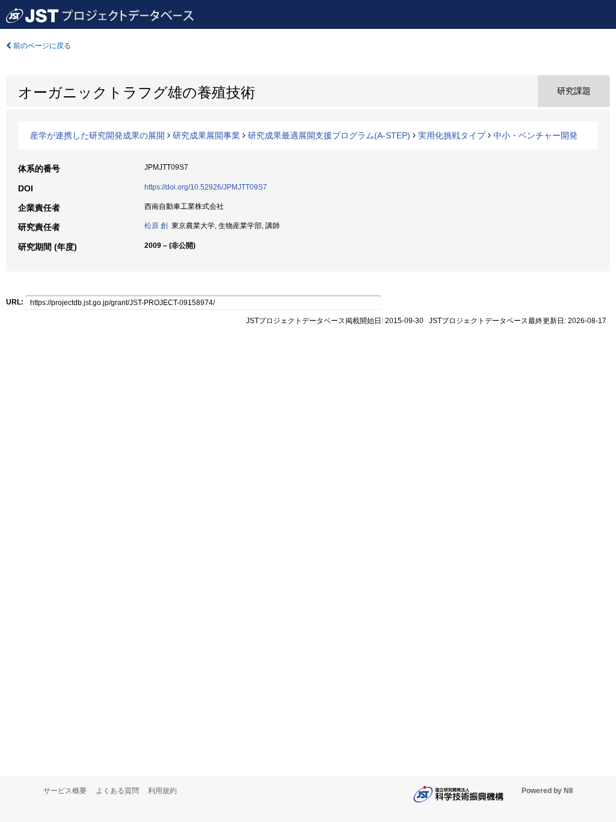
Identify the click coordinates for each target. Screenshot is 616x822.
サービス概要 (65, 790)
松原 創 (156, 225)
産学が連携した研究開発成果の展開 (97, 135)
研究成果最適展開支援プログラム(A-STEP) (329, 135)
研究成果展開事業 (206, 135)
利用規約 (162, 790)
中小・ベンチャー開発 (535, 135)
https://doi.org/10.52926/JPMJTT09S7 (205, 187)
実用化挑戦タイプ (451, 135)
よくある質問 (117, 790)
